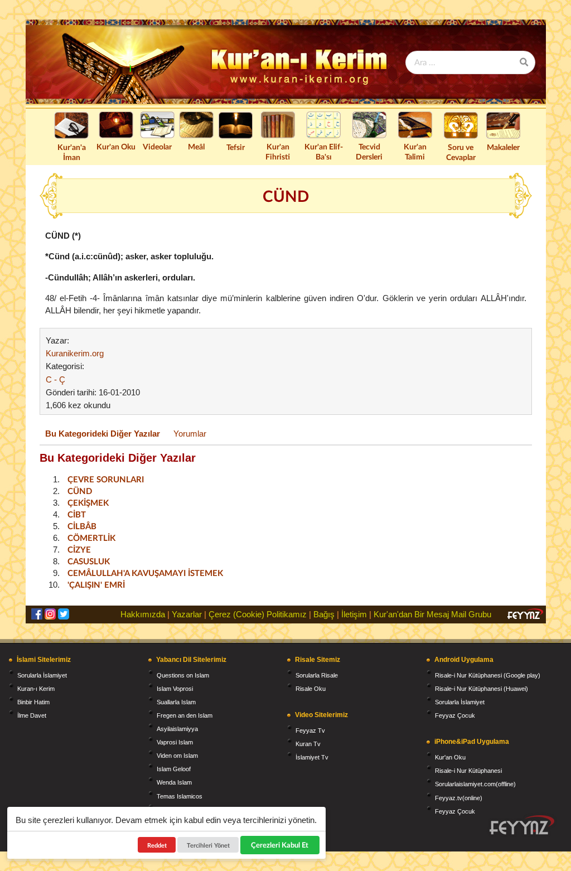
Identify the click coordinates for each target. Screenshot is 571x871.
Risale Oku (311, 688)
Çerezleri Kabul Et (280, 844)
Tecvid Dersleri (369, 151)
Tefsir (235, 147)
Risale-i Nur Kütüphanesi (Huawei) (481, 688)
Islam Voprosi (175, 688)
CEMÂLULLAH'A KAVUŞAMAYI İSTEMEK (145, 573)
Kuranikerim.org (75, 353)
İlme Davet (31, 715)
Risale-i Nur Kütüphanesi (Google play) (487, 675)
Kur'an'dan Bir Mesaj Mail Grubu (432, 614)
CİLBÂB (81, 526)
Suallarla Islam (176, 702)
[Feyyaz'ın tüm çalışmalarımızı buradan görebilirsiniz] (522, 825)
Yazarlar (187, 614)
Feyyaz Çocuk (455, 715)
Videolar (157, 146)
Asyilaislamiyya (177, 728)
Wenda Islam (174, 782)
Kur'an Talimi (415, 151)
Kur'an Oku (116, 146)
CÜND (79, 491)
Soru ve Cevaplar (461, 152)
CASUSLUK (88, 561)
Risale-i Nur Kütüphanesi (468, 770)
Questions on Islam (183, 675)
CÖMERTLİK (91, 538)
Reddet (157, 845)
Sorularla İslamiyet (42, 675)
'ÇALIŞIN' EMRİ (96, 584)
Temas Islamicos (179, 796)
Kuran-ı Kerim (36, 688)
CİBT (76, 514)
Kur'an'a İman (71, 152)
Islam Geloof (174, 769)
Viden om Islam (177, 755)
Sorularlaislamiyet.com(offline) (475, 784)
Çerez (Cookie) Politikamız (258, 614)
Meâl (196, 146)
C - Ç (55, 379)
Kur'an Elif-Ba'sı (323, 151)
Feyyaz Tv (310, 730)
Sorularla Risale (317, 675)
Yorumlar (189, 433)
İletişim (354, 614)
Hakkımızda (142, 614)
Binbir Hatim (33, 702)
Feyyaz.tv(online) (458, 798)
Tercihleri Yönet (208, 845)
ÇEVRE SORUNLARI (105, 479)
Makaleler (503, 147)
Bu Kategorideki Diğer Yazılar (102, 433)
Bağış (324, 614)
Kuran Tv (308, 744)
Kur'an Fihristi (277, 151)
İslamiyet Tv (312, 757)
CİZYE (79, 549)
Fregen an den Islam (184, 715)
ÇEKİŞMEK (88, 502)
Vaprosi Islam (175, 742)
